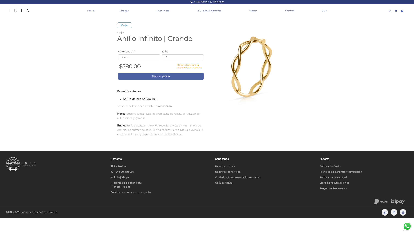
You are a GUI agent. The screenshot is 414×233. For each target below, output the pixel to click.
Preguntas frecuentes (333, 188)
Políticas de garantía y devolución (341, 171)
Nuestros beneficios (227, 171)
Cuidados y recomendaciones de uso (238, 177)
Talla (165, 51)
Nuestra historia (225, 166)
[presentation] (223, 10)
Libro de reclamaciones (334, 182)
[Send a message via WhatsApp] (407, 226)
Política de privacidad (333, 177)
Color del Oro (126, 51)
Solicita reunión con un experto (131, 192)
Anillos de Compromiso (209, 10)
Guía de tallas (223, 182)
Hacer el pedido (161, 76)
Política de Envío (330, 166)
